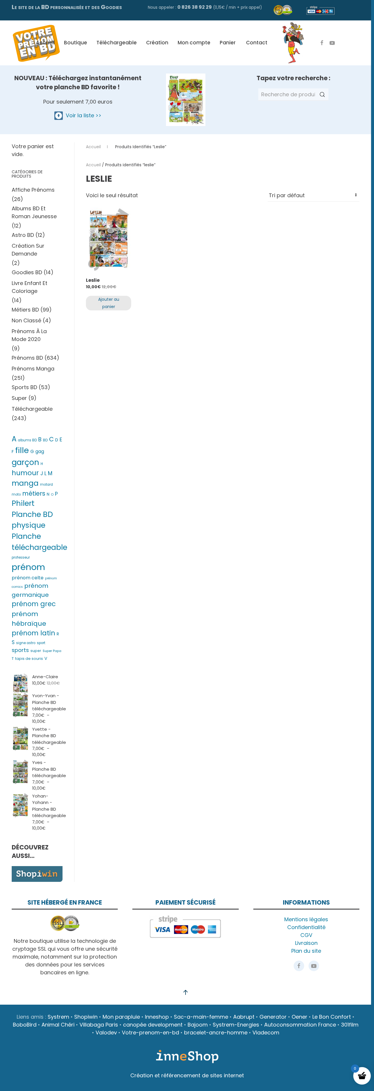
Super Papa (52, 650)
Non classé (26, 320)
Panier (228, 42)
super (35, 650)
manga (25, 483)
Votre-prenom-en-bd (150, 1032)
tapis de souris (29, 658)
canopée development (153, 1024)
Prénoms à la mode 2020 (29, 335)
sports (20, 650)
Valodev (106, 1032)
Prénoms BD (27, 357)
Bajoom (198, 1024)
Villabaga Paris (98, 1024)
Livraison (306, 943)
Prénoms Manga (33, 368)
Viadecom (265, 1032)
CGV (306, 935)
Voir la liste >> (82, 115)
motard (46, 484)
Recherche (322, 94)
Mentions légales (306, 919)
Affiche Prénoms (33, 189)
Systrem (58, 1016)
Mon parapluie (121, 1016)
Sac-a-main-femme (201, 1016)
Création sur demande (28, 249)
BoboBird (25, 1024)
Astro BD (23, 235)
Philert (23, 503)
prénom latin (33, 633)
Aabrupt (243, 1016)
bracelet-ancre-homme (215, 1032)
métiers (33, 493)
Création (157, 42)
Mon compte (194, 42)
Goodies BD (27, 272)
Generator (273, 1016)
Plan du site (306, 950)
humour (25, 473)
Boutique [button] (75, 42)
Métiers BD (25, 309)
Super (19, 398)
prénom (28, 567)
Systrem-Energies (236, 1024)
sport (41, 643)
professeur (21, 557)
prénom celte (28, 577)
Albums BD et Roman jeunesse (34, 212)
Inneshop (157, 1016)
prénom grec (34, 604)
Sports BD (24, 387)
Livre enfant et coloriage (29, 287)
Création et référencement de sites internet (187, 1075)
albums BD (27, 440)
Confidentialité (306, 927)
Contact (256, 42)
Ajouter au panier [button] (108, 303)
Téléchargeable (116, 42)
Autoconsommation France (300, 1024)
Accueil (45, 42)
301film (350, 1024)
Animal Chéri (58, 1024)
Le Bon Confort (331, 1016)
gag (39, 451)
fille (22, 450)
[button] (185, 992)
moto (16, 494)
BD (45, 440)
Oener (299, 1016)
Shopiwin (86, 1016)
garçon (25, 462)
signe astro (25, 643)
